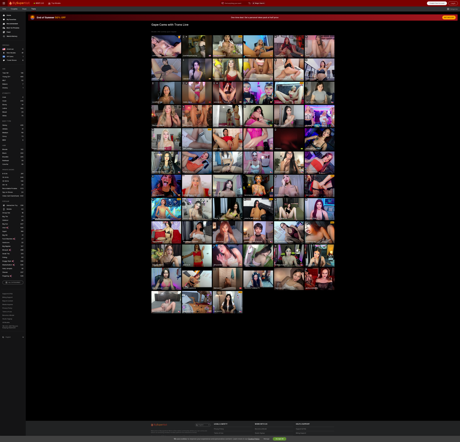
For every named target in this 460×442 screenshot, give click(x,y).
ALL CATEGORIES (14, 282)
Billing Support (7, 297)
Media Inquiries (7, 304)
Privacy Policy (7, 308)
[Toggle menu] (4, 3)
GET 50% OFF (449, 17)
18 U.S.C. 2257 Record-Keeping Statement (10, 327)
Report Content (7, 301)
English (201, 425)
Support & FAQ (7, 294)
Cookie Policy (253, 439)
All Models (6, 322)
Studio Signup (7, 319)
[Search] (249, 3)
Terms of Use (7, 312)
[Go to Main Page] (20, 3)
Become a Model (8, 315)
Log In (453, 3)
